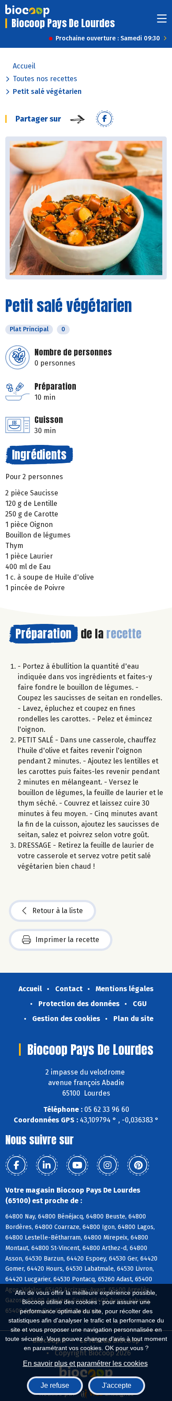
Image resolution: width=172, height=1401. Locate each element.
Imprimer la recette (67, 939)
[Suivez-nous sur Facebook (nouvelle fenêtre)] (16, 1165)
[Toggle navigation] (162, 21)
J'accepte (116, 1385)
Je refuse (55, 1385)
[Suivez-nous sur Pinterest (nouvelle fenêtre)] (138, 1165)
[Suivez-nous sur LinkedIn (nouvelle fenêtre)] (47, 1165)
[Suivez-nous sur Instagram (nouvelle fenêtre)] (108, 1165)
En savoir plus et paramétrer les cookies (85, 1363)
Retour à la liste (57, 911)
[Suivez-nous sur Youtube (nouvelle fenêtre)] (77, 1165)
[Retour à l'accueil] (27, 11)
